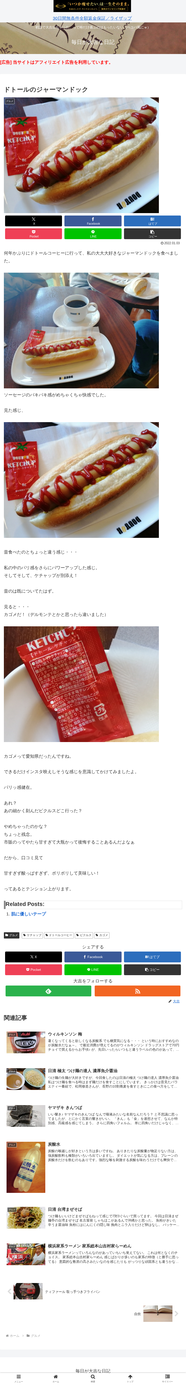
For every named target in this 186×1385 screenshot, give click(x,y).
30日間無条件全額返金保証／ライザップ (92, 18)
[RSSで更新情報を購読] (137, 991)
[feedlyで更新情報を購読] (48, 991)
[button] (152, 233)
